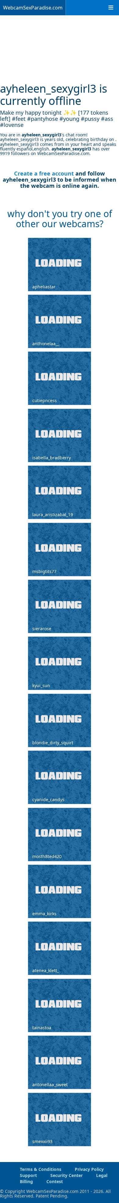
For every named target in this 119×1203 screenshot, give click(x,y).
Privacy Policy (89, 1169)
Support (28, 1175)
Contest (54, 1181)
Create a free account (44, 173)
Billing (26, 1181)
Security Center (66, 1175)
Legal (101, 1175)
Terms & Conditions (40, 1169)
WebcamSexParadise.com (33, 7)
